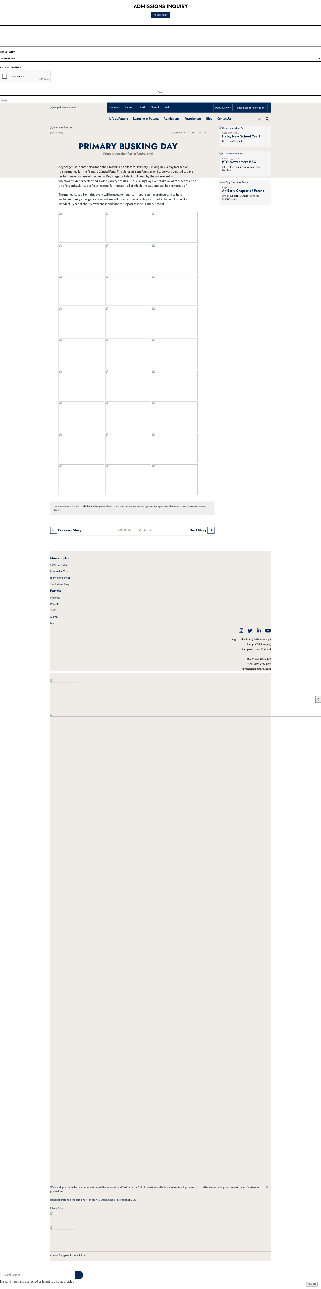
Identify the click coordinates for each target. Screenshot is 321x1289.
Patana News (223, 107)
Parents (129, 107)
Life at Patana (118, 118)
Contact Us (224, 118)
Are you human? (10, 67)
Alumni (155, 107)
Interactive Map (59, 571)
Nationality (8, 52)
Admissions (171, 118)
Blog (209, 118)
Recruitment (192, 118)
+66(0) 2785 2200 (261, 658)
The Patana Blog (59, 584)
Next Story (198, 530)
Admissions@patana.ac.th (256, 668)
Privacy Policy (56, 1208)
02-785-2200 (160, 15)
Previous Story (69, 530)
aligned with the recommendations (79, 1187)
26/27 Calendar (58, 565)
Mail (167, 107)
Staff (142, 107)
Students (114, 107)
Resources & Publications (251, 107)
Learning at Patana (146, 118)
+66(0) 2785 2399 (261, 663)
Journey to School (60, 577)
